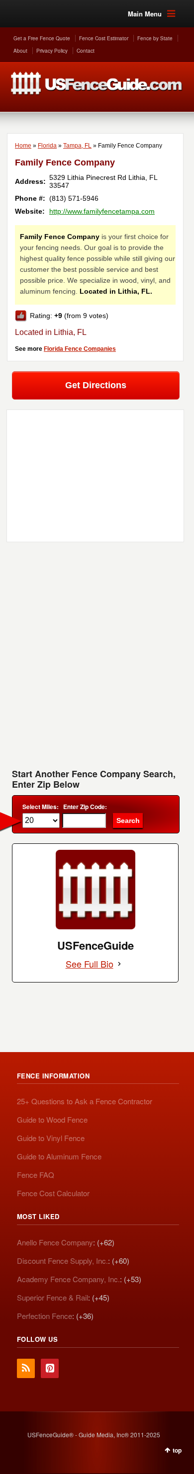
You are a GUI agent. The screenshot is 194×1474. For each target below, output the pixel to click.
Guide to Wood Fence (52, 1119)
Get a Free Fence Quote (41, 38)
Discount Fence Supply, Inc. (62, 1260)
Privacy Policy (52, 50)
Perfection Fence (44, 1315)
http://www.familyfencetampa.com (102, 211)
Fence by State (155, 38)
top (177, 1450)
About (20, 50)
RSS (26, 1368)
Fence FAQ (35, 1174)
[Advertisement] (97, 659)
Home (23, 145)
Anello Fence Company (55, 1242)
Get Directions (95, 385)
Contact (86, 50)
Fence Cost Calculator (53, 1193)
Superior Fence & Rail (52, 1297)
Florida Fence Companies (80, 348)
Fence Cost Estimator (103, 38)
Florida (47, 145)
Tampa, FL (77, 145)
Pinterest (50, 1368)
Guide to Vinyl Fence (51, 1138)
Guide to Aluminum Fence (59, 1156)
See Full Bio (89, 964)
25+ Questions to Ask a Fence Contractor (84, 1101)
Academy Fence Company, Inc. (68, 1279)
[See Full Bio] (119, 964)
